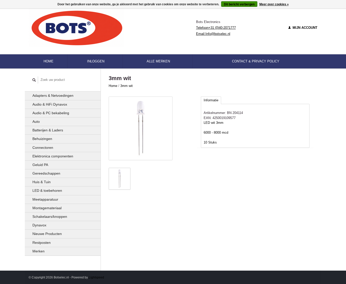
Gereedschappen (46, 173)
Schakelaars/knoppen (49, 217)
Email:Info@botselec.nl (213, 34)
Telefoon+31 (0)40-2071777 (216, 28)
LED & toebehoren (47, 190)
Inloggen (95, 61)
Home (48, 61)
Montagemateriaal (47, 208)
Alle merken (158, 61)
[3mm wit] (140, 128)
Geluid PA (40, 165)
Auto (36, 122)
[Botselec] (112, 28)
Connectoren (42, 148)
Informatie (211, 100)
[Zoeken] (34, 80)
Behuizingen (42, 139)
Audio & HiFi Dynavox (49, 104)
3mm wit (126, 86)
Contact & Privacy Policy (255, 61)
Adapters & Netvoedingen (52, 95)
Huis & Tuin (41, 182)
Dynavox (39, 225)
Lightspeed (96, 277)
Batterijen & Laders (47, 130)
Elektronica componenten (52, 156)
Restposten (41, 243)
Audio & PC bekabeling (50, 113)
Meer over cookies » (274, 4)
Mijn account (304, 28)
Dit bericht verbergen (239, 4)
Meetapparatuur (45, 199)
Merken (38, 251)
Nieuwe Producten (47, 234)
